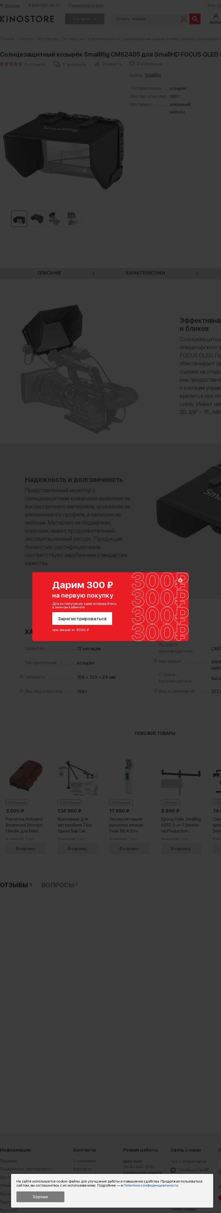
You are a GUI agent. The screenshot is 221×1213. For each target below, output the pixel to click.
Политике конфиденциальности (151, 1185)
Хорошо (40, 1197)
